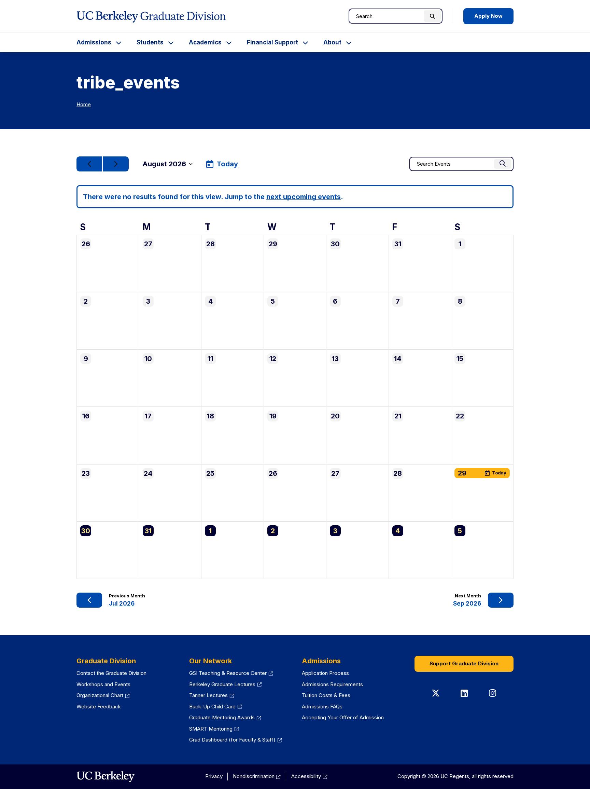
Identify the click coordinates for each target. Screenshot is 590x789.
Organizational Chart (103, 695)
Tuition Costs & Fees (326, 695)
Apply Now (488, 16)
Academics (205, 42)
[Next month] (116, 163)
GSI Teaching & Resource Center (231, 673)
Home (83, 104)
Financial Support (272, 42)
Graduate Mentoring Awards (225, 717)
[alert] (295, 196)
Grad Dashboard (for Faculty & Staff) (235, 739)
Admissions (93, 42)
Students (150, 42)
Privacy (214, 776)
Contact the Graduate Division (111, 673)
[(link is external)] (105, 776)
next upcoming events (303, 197)
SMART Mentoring (214, 728)
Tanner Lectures (211, 695)
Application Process (325, 673)
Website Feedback (98, 706)
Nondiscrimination (257, 776)
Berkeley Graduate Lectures (225, 684)
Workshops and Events (103, 684)
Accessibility (309, 776)
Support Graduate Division (464, 663)
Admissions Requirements (332, 684)
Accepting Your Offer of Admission (343, 717)
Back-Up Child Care (215, 706)
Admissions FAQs (322, 706)
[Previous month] (89, 163)
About (332, 42)
